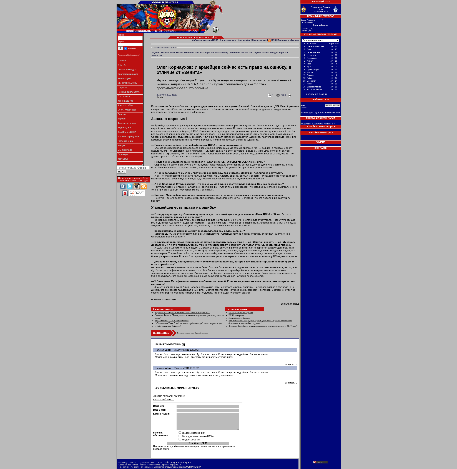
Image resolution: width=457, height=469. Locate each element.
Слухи (256, 52)
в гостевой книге (163, 399)
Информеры (284, 40)
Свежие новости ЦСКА (164, 47)
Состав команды (126, 69)
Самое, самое (259, 40)
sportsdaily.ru (169, 299)
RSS (273, 40)
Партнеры (123, 154)
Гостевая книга (126, 141)
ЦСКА (159, 463)
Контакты (123, 159)
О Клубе (122, 65)
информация (175, 465)
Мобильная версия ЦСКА (205, 40)
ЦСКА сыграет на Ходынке (240, 312)
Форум (121, 145)
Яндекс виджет (228, 40)
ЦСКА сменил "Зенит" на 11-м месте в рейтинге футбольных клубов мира (188, 323)
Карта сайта (244, 40)
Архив (295, 40)
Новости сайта (193, 52)
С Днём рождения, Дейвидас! (168, 326)
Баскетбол (168, 52)
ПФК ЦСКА (185, 463)
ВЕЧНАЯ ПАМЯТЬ (127, 83)
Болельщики (124, 78)
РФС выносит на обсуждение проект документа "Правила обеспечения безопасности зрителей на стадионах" (260, 322)
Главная (122, 60)
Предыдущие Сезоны (316, 94)
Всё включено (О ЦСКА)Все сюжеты (172, 320)
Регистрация (122, 55)
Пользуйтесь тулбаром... (239, 318)
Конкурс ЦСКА (125, 105)
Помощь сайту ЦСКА (129, 92)
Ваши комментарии (168, 344)
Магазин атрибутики (128, 136)
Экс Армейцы (222, 52)
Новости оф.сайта (241, 52)
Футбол (156, 52)
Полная (332, 34)
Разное (265, 52)
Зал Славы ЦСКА (127, 132)
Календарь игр (125, 101)
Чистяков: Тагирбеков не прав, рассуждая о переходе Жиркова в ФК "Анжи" (262, 326)
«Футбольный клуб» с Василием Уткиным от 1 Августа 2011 (182, 312)
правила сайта (161, 449)
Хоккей (179, 52)
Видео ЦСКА (124, 127)
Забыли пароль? (134, 55)
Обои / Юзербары (127, 110)
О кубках (122, 87)
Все (333, 127)
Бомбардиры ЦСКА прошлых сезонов (320, 112)
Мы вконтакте (125, 150)
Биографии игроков (128, 74)
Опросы (122, 114)
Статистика (124, 96)
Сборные (208, 52)
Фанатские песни (127, 123)
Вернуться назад (290, 304)
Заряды (122, 118)
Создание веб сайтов (128, 465)
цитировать (291, 364)
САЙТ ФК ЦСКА (171, 463)
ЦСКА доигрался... (237, 315)
